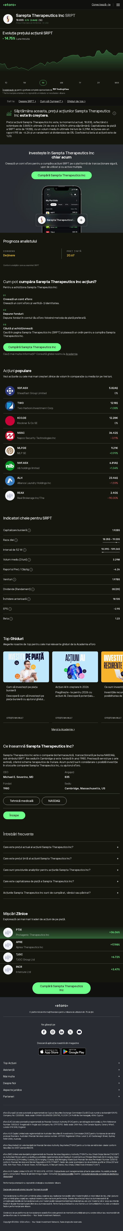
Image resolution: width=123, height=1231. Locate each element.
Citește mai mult (14, 718)
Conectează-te (101, 4)
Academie (71, 354)
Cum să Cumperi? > (51, 101)
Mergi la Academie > (63, 729)
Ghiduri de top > (76, 101)
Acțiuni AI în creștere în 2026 (72, 687)
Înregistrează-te (9, 90)
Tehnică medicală (21, 801)
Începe (14, 815)
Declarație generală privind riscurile (17, 1189)
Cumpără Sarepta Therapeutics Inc (61, 175)
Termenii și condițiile (65, 1174)
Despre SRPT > (27, 101)
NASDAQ (54, 801)
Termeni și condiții (40, 1189)
